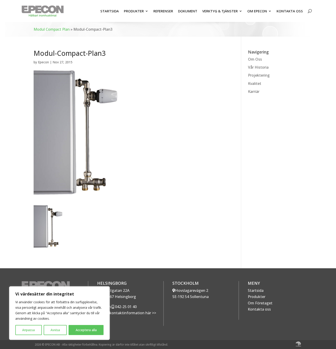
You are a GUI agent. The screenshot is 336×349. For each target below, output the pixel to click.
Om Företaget (260, 303)
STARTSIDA (109, 11)
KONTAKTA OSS (290, 11)
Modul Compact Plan (52, 29)
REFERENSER (163, 11)
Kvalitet (254, 83)
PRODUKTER (134, 11)
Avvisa (55, 330)
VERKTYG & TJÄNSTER (220, 11)
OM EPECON (257, 11)
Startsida (256, 290)
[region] (59, 313)
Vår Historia (258, 67)
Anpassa (28, 330)
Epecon (43, 62)
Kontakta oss (259, 309)
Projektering (259, 75)
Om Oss (255, 59)
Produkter (256, 296)
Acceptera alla (86, 330)
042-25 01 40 (125, 306)
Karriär (253, 91)
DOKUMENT (187, 11)
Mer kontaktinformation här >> (128, 312)
